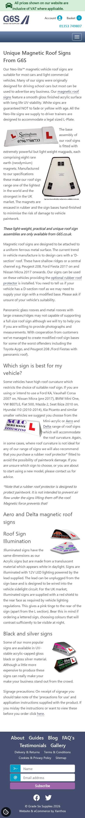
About (17, 737)
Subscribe (42, 785)
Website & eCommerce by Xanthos (42, 811)
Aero (69, 420)
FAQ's (68, 737)
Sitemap (61, 758)
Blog (53, 737)
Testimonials (33, 745)
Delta (47, 426)
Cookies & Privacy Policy (35, 758)
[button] (53, 18)
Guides (36, 737)
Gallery (58, 745)
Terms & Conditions (57, 752)
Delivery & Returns (27, 752)
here (40, 713)
